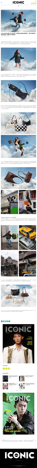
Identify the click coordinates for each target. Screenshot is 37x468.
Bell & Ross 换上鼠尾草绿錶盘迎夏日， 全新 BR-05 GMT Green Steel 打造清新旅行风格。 (29, 384)
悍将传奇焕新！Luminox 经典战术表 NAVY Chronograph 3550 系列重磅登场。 (13, 376)
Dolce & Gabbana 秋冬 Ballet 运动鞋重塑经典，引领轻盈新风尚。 (29, 376)
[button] (1, 2)
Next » (20, 390)
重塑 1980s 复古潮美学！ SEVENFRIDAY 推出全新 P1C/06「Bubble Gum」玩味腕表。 (13, 384)
